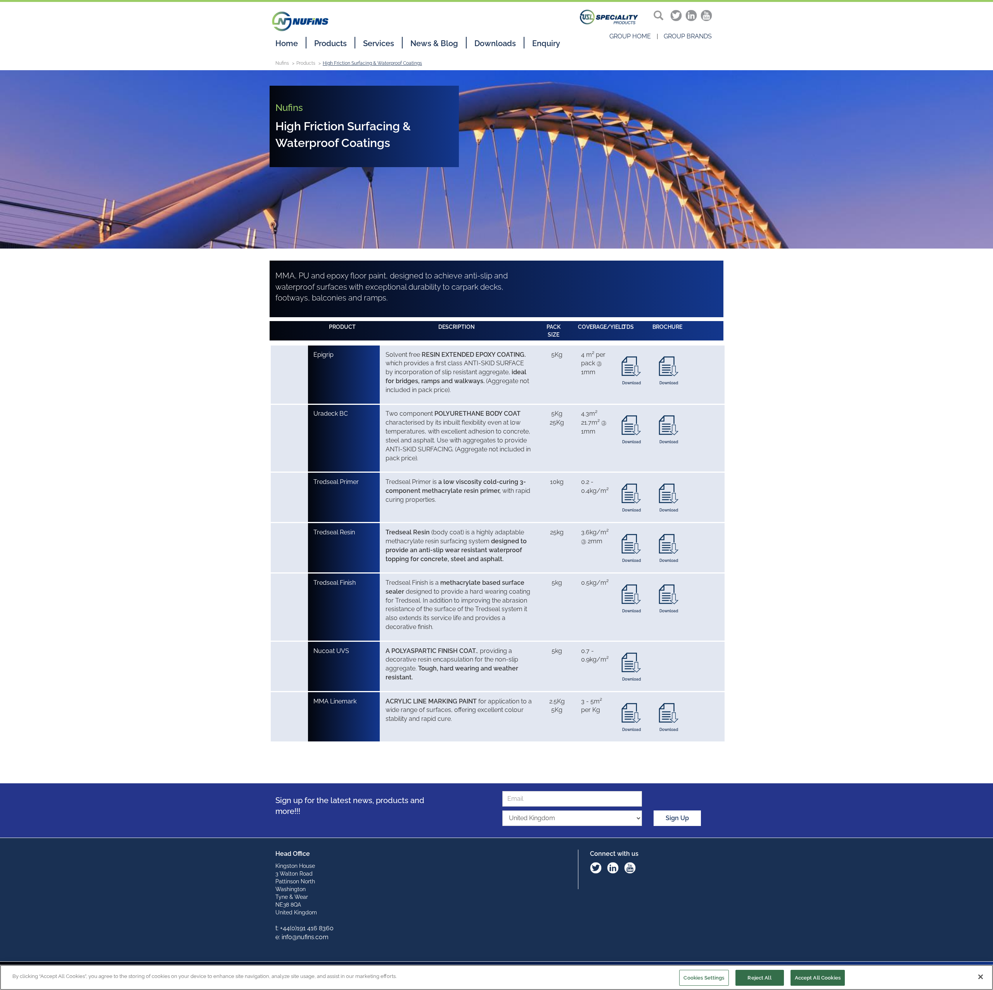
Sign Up (677, 818)
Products (330, 43)
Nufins (282, 63)
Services (378, 43)
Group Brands (688, 36)
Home (286, 43)
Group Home (630, 36)
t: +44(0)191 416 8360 (304, 928)
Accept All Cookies (818, 978)
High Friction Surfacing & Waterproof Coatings (372, 63)
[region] (496, 977)
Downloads (495, 43)
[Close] (980, 976)
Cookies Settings (703, 978)
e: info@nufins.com (302, 937)
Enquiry (546, 43)
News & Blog (434, 43)
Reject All (759, 978)
